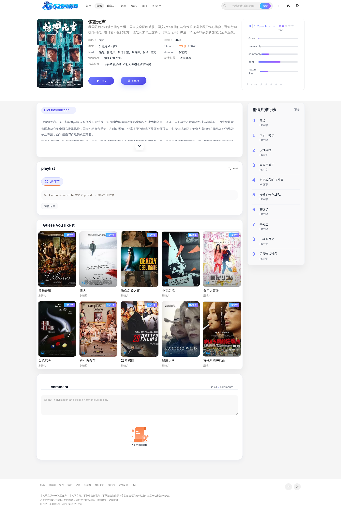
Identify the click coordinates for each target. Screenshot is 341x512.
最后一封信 (266, 135)
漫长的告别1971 (270, 194)
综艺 (134, 6)
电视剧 (111, 6)
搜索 (265, 6)
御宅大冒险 (211, 290)
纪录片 (157, 6)
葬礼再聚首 (88, 360)
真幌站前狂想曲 (214, 360)
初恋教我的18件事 (271, 179)
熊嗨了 (263, 209)
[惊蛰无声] (60, 53)
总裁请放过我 (268, 253)
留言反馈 (123, 485)
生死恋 (263, 224)
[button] (58, 110)
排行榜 (111, 485)
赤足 (262, 120)
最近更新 (99, 485)
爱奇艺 (52, 181)
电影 (99, 6)
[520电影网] (60, 6)
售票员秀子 (266, 164)
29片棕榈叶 (129, 360)
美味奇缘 (44, 290)
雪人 (83, 290)
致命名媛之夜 (130, 290)
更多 (297, 109)
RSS (133, 485)
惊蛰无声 (49, 206)
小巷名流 (168, 290)
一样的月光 (266, 238)
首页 (88, 6)
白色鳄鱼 (44, 360)
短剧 (123, 6)
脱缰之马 (168, 360)
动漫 (144, 6)
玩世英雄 (265, 150)
